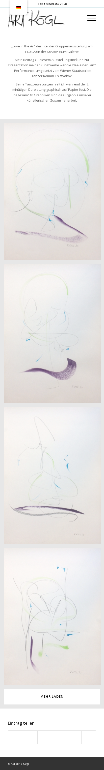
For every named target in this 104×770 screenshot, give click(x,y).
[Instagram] (92, 763)
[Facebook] (85, 763)
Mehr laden (52, 696)
